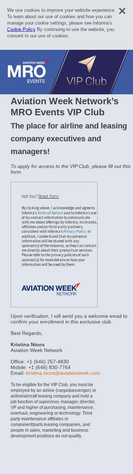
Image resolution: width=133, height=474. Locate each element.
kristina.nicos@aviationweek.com (63, 373)
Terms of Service (50, 212)
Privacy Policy (74, 231)
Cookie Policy (21, 29)
